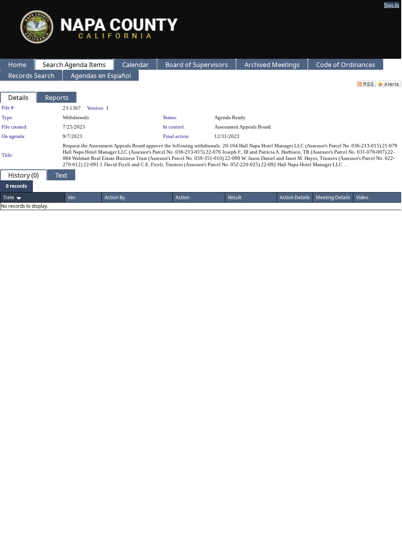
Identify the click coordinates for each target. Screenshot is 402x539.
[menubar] (16, 186)
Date (9, 197)
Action (182, 197)
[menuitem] (16, 186)
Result (234, 197)
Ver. (72, 197)
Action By (115, 197)
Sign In (391, 5)
